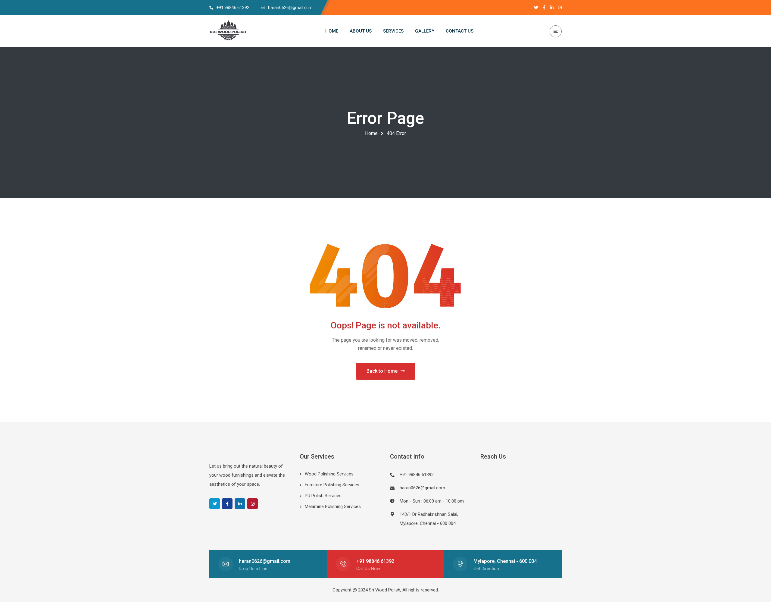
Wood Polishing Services (329, 474)
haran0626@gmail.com (422, 488)
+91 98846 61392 (375, 561)
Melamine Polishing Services (333, 506)
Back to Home (382, 371)
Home (371, 133)
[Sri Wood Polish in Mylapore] (228, 31)
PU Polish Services (323, 495)
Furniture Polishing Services (332, 485)
